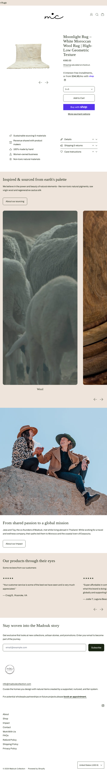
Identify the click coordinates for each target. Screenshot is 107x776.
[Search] (97, 14)
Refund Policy (10, 740)
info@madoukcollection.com (17, 684)
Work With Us (9, 731)
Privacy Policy (10, 748)
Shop (5, 718)
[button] (28, 56)
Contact (7, 727)
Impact (6, 723)
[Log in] (91, 14)
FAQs (5, 735)
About (6, 714)
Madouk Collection (17, 769)
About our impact (14, 544)
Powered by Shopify (36, 769)
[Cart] (102, 14)
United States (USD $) (89, 765)
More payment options (79, 114)
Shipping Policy (10, 744)
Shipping (67, 65)
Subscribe (96, 647)
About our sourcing (15, 201)
